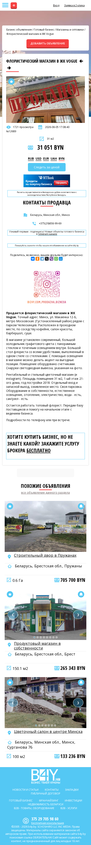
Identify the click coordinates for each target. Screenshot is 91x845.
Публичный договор (45, 793)
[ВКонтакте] (33, 259)
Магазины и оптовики (70, 29)
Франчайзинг (48, 800)
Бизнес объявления (19, 29)
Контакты (52, 790)
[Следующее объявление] (9, 68)
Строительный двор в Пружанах (45, 555)
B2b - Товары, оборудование (34, 808)
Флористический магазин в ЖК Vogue (30, 34)
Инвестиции (73, 800)
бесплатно (38, 450)
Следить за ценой (46, 167)
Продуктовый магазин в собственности (37, 645)
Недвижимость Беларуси (45, 804)
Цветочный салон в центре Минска (48, 731)
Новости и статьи (25, 790)
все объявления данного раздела (45, 493)
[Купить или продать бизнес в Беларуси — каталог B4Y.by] (45, 776)
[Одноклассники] (37, 259)
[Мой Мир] (61, 259)
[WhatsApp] (56, 259)
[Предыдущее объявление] (81, 61)
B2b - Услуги (69, 808)
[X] (47, 259)
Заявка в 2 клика (74, 5)
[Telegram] (42, 259)
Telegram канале (47, 234)
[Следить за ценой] (81, 506)
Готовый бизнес (44, 29)
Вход (56, 5)
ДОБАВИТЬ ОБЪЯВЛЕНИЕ (47, 43)
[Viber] (51, 259)
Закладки (72, 790)
